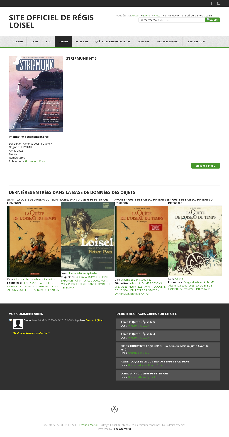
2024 (25, 283)
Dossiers (143, 41)
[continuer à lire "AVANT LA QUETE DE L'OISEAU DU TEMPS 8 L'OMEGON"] (34, 241)
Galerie (146, 15)
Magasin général (168, 41)
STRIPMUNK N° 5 (81, 58)
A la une (18, 41)
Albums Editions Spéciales (83, 273)
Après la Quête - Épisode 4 (138, 334)
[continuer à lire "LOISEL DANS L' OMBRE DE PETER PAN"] (87, 236)
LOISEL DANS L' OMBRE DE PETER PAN (84, 199)
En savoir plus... (206, 165)
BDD (48, 41)
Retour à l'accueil (89, 425)
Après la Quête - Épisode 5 (138, 322)
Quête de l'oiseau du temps (112, 41)
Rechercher (147, 20)
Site (100, 320)
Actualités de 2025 (138, 325)
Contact (91, 320)
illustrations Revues (36, 161)
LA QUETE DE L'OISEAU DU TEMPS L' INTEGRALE (190, 287)
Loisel (34, 41)
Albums (179, 278)
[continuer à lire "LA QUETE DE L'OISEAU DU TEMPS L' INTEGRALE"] (195, 241)
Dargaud (54, 286)
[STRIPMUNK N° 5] (36, 93)
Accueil (135, 15)
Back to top (114, 409)
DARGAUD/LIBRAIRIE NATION (132, 293)
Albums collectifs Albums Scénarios (34, 279)
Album (80, 277)
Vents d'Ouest (92, 280)
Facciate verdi (122, 429)
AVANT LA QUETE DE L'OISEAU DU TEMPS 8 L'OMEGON (31, 284)
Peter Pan (81, 41)
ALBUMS (209, 282)
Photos (157, 15)
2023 (191, 285)
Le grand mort (196, 41)
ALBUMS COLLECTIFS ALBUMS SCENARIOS (33, 290)
